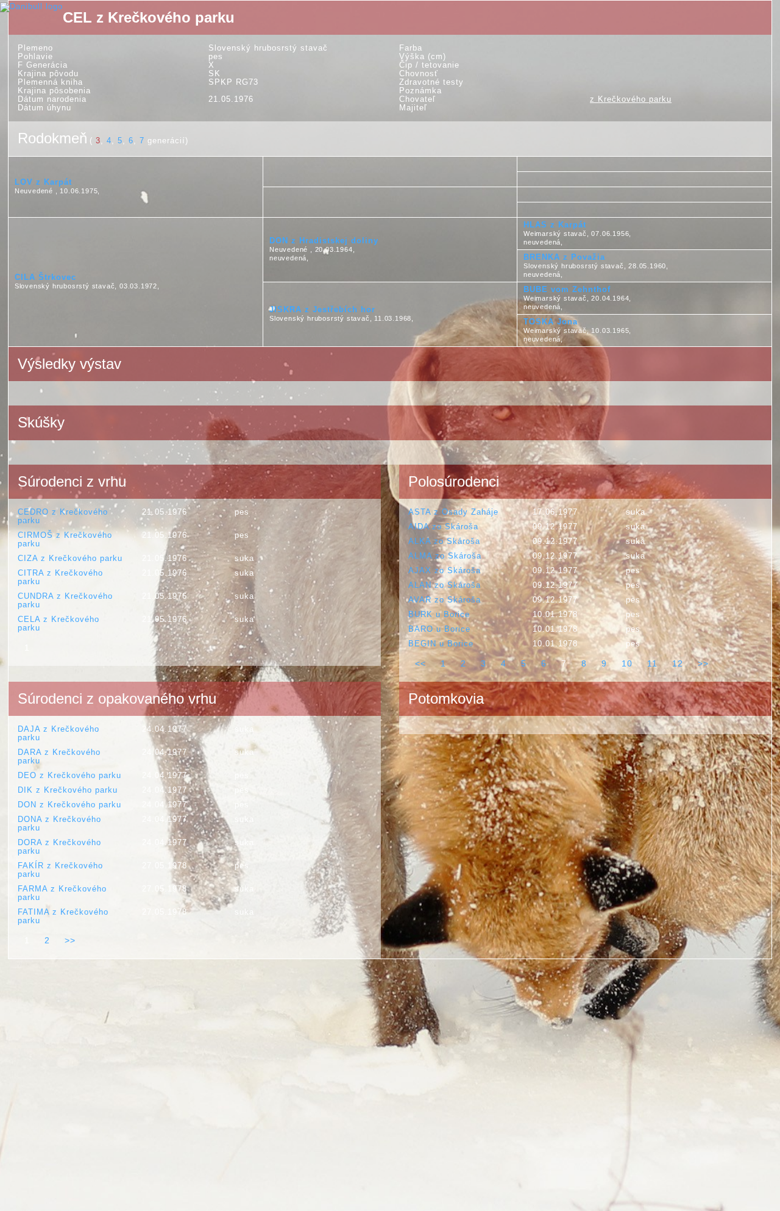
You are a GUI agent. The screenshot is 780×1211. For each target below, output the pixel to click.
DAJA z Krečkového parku (58, 733)
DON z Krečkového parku (69, 804)
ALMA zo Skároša (444, 555)
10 (627, 663)
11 (652, 663)
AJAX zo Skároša (444, 570)
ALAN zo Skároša (444, 585)
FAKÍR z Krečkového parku (60, 870)
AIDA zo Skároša (443, 526)
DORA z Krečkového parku (59, 847)
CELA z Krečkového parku (58, 623)
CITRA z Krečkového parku (60, 577)
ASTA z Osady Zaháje (453, 511)
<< (420, 663)
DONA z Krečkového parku (59, 823)
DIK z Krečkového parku (68, 790)
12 (677, 663)
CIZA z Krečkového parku (70, 558)
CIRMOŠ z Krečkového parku (65, 539)
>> (703, 663)
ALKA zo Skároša (444, 541)
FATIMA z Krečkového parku (63, 916)
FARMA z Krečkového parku (62, 893)
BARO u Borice (439, 629)
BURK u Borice (439, 614)
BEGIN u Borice (440, 643)
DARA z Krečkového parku (59, 756)
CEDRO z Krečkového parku (63, 516)
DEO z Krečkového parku (69, 775)
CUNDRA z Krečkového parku (65, 600)
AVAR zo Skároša (444, 599)
